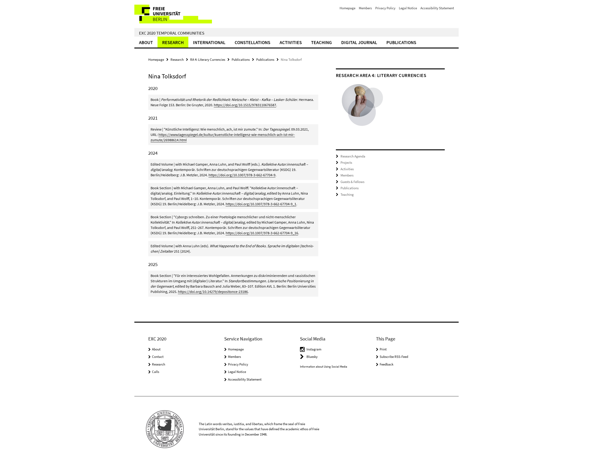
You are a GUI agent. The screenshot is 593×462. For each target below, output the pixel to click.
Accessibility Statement (437, 8)
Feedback (386, 364)
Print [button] (383, 349)
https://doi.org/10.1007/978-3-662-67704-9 (241, 175)
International (209, 42)
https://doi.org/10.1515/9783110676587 (245, 105)
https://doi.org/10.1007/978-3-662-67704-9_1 (261, 204)
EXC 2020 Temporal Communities (171, 33)
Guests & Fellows (352, 182)
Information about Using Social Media (323, 367)
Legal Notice (408, 8)
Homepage (347, 8)
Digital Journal (359, 42)
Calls (155, 371)
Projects (346, 162)
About (146, 42)
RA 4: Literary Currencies (207, 59)
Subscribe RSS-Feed (394, 356)
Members (365, 8)
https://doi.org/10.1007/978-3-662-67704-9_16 (262, 233)
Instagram (313, 349)
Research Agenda (353, 156)
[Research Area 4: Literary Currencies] (363, 108)
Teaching (321, 42)
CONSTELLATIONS (252, 42)
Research (173, 42)
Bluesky (312, 356)
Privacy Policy (385, 8)
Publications (401, 42)
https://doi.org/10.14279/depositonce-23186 (213, 291)
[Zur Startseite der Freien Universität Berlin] (173, 14)
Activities (291, 42)
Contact (158, 356)
